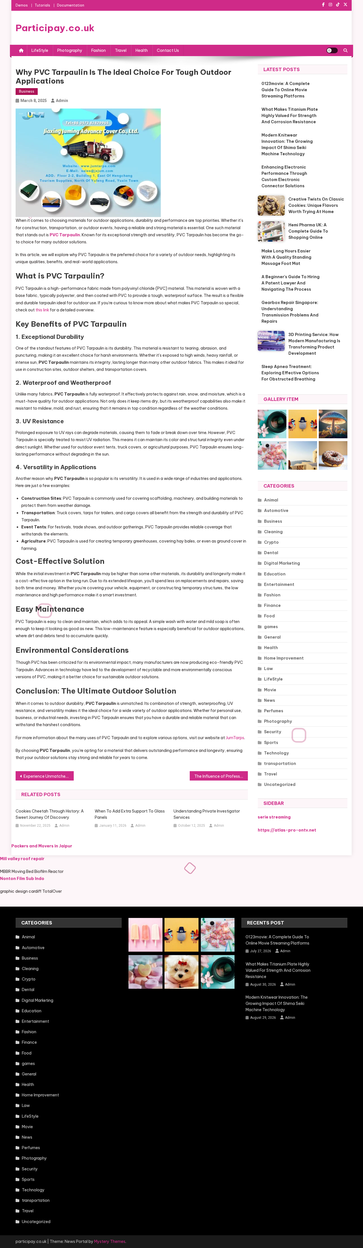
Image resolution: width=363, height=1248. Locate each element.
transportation (280, 763)
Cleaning (273, 531)
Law (268, 668)
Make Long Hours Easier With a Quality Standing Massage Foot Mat (286, 257)
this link (42, 309)
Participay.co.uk (55, 27)
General (272, 637)
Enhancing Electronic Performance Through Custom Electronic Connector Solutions (284, 176)
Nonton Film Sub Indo (22, 878)
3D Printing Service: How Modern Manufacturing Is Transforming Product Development (314, 344)
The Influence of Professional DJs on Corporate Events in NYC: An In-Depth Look (221, 776)
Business (26, 91)
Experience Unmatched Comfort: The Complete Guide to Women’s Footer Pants (49, 776)
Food (269, 615)
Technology (276, 753)
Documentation (70, 5)
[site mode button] (332, 50)
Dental (271, 552)
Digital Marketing (282, 563)
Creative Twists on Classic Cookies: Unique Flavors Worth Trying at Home (316, 205)
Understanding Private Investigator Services (207, 814)
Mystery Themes (109, 1241)
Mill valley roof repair (22, 858)
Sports (271, 742)
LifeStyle (39, 50)
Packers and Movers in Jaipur (41, 846)
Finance (272, 605)
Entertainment (279, 584)
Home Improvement (284, 658)
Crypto (271, 542)
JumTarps (235, 737)
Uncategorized (280, 784)
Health (142, 50)
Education (275, 574)
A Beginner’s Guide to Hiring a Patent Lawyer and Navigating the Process (290, 283)
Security (272, 731)
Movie (270, 689)
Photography (69, 50)
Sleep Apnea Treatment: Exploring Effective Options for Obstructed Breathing (290, 373)
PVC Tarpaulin (65, 234)
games (271, 626)
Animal (271, 500)
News (269, 700)
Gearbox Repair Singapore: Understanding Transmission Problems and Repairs (289, 312)
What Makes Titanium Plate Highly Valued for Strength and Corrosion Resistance (289, 115)
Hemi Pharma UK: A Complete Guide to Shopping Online (308, 231)
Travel (120, 50)
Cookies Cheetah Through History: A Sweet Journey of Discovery (50, 814)
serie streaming (274, 817)
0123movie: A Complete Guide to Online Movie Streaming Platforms (285, 90)
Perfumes (273, 710)
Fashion (98, 50)
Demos (22, 5)
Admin (62, 100)
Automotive (276, 510)
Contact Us (168, 50)
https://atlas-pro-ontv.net (287, 830)
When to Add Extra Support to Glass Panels (130, 814)
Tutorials (42, 5)
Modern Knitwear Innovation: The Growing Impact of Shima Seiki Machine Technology (287, 144)
